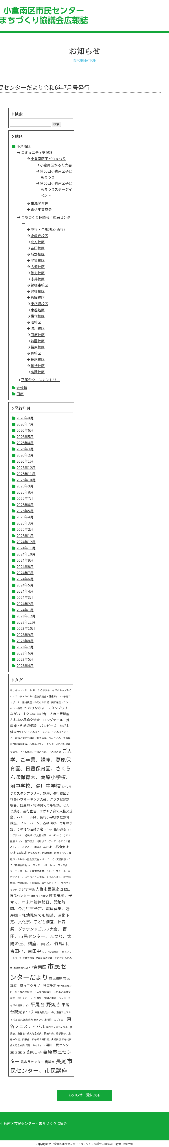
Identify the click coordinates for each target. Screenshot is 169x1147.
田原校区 (38, 334)
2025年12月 (26, 467)
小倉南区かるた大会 (56, 165)
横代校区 (38, 316)
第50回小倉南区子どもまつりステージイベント (56, 189)
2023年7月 (25, 646)
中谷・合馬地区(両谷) (48, 229)
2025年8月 (25, 492)
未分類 (22, 387)
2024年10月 (26, 554)
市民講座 (55, 978)
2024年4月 (25, 591)
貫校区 (36, 353)
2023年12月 (26, 616)
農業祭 (50, 1061)
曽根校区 (38, 291)
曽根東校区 (39, 285)
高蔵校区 (38, 371)
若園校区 (38, 340)
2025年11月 (26, 473)
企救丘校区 (39, 235)
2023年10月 (26, 628)
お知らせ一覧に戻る (84, 1094)
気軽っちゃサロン (35, 1045)
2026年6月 (25, 430)
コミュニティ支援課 (37, 152)
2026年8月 (25, 417)
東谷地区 (38, 309)
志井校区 (38, 278)
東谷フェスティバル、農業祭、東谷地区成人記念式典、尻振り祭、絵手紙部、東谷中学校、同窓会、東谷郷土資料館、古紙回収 (41, 1033)
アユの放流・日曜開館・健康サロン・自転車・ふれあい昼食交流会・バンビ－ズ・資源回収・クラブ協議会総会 (40, 859)
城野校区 (38, 254)
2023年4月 (25, 665)
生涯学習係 (39, 203)
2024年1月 (25, 609)
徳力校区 (38, 272)
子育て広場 (28, 958)
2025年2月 (25, 529)
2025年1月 (25, 535)
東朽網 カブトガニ (55, 1019)
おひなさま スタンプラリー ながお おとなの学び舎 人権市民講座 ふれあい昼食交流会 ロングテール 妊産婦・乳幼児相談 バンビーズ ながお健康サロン (42, 719)
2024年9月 (25, 560)
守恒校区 (38, 260)
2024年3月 (25, 597)
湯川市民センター (59, 1044)
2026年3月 (25, 448)
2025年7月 (25, 498)
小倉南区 (24, 146)
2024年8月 (25, 566)
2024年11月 (26, 547)
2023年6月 (25, 653)
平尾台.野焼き (45, 1004)
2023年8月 (25, 640)
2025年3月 (25, 523)
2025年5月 (25, 510)
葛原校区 (38, 347)
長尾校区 (38, 359)
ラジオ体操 (26, 889)
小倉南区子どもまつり (48, 158)
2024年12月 (26, 541)
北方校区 (38, 241)
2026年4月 (25, 442)
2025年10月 (26, 479)
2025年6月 (25, 504)
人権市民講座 (47, 889)
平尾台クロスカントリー (40, 379)
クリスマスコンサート (40, 865)
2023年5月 (25, 659)
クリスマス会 (60, 865)
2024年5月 (25, 585)
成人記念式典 (25, 1019)
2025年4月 (25, 516)
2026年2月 (25, 455)
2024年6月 (25, 578)
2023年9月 (25, 634)
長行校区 (38, 365)
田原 (20, 393)
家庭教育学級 (20, 967)
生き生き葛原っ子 (26, 1052)
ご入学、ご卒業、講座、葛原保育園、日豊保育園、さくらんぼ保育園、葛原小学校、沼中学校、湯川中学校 (41, 768)
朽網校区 (38, 297)
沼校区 (36, 322)
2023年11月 (26, 622)
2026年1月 (25, 461)
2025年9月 (25, 486)
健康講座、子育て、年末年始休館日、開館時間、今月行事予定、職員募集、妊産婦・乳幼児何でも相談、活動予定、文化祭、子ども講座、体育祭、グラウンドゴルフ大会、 (41, 912)
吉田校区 (38, 248)
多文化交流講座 (50, 951)
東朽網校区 (39, 303)
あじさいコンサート (21, 690)
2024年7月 (25, 572)
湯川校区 (38, 328)
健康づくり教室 (39, 896)
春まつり (38, 1019)
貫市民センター (32, 1061)
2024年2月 (25, 603)
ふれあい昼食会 (54, 846)
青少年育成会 (41, 209)
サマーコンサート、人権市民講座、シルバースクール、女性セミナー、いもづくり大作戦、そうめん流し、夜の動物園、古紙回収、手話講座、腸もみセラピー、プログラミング (40, 877)
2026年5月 (25, 436)
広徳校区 (38, 266)
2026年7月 (25, 424)
